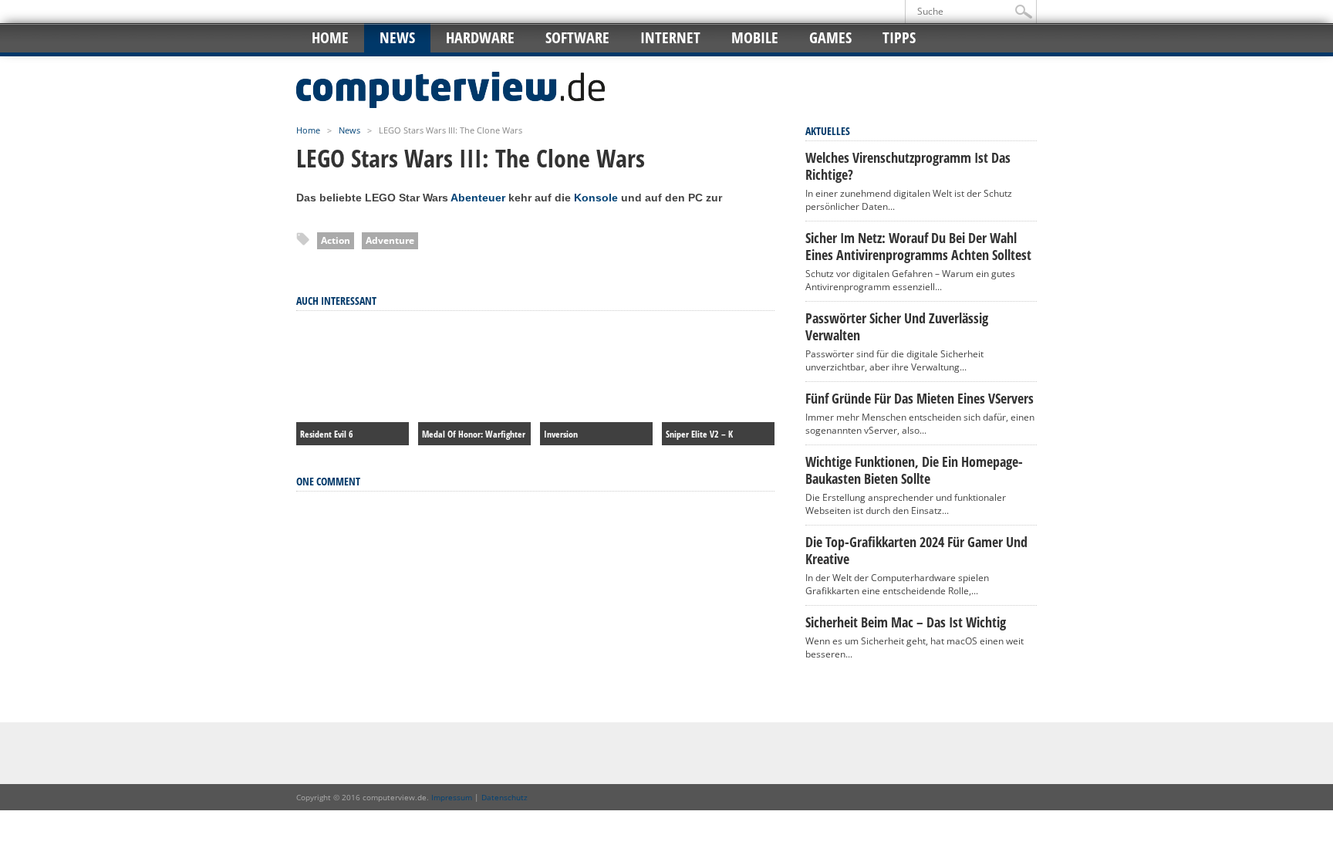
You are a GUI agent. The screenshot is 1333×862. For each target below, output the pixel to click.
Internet (670, 37)
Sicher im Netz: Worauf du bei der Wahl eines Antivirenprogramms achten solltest (918, 246)
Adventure (390, 240)
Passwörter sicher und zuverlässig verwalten (896, 326)
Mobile (754, 37)
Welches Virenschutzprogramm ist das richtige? (908, 166)
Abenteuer (478, 197)
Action (335, 240)
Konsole (596, 197)
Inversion (561, 434)
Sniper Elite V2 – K (699, 434)
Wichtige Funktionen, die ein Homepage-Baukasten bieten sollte (914, 470)
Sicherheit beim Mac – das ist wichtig (905, 622)
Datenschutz (504, 797)
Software (577, 37)
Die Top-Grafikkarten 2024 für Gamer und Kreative (916, 550)
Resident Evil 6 (326, 434)
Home (330, 37)
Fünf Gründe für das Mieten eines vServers (919, 398)
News (397, 37)
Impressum (451, 797)
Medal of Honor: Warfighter (473, 434)
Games (830, 37)
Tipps (899, 37)
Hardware (480, 37)
